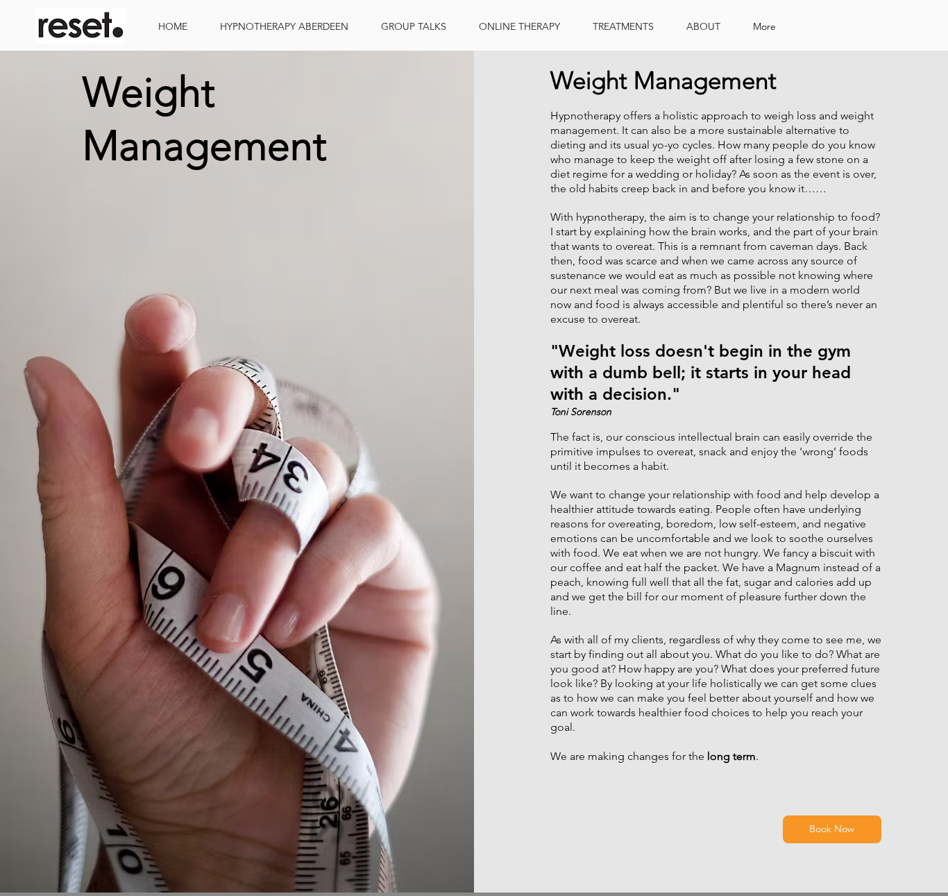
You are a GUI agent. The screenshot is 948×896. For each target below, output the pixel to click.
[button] (629, 26)
